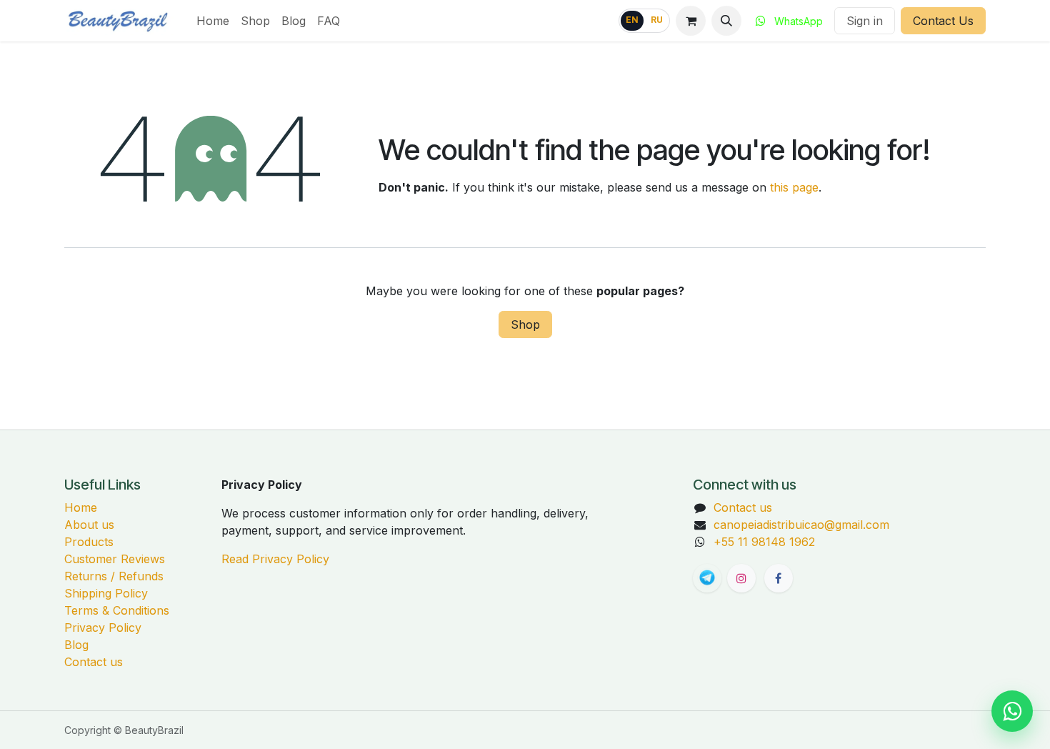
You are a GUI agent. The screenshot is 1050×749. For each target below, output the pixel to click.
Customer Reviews (114, 559)
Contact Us (943, 21)
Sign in (864, 21)
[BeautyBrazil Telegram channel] (707, 578)
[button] (726, 21)
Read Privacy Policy (275, 559)
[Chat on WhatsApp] (1012, 711)
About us (89, 524)
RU (657, 20)
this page (794, 187)
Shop (525, 324)
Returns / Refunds (114, 576)
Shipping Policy (106, 593)
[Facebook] (778, 578)
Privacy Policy (102, 627)
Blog (76, 645)
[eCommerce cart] (691, 21)
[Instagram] (741, 578)
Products (89, 542)
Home (80, 507)
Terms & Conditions (116, 610)
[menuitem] (213, 20)
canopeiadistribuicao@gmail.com (801, 524)
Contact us (93, 662)
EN (632, 20)
